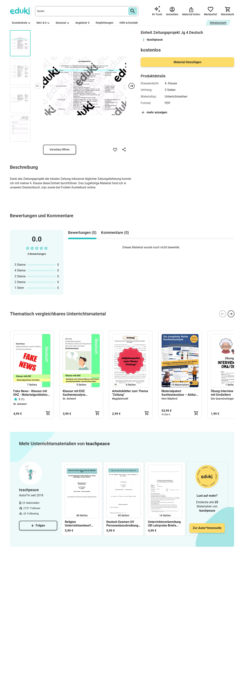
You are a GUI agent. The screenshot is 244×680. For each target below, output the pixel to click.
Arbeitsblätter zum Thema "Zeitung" (130, 393)
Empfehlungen (104, 22)
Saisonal (61, 22)
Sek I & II (41, 22)
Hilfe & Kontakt (129, 22)
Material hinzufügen (187, 62)
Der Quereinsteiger (222, 398)
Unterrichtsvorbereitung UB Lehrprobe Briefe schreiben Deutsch (164, 523)
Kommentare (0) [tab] (115, 232)
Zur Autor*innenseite (207, 528)
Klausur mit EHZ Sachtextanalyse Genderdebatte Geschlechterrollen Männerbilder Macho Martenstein (77, 393)
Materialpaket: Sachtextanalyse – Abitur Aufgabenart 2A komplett (178, 393)
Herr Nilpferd (169, 398)
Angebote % (82, 22)
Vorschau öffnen (60, 149)
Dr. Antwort (20, 403)
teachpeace (155, 39)
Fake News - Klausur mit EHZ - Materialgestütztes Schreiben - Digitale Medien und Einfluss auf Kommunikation (30, 393)
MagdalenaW (120, 398)
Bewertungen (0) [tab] (82, 232)
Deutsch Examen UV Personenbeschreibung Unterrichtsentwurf (122, 523)
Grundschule (19, 22)
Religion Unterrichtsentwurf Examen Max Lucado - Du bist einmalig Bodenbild (80, 523)
